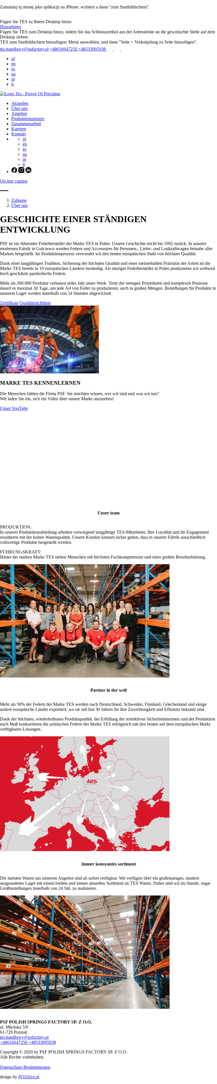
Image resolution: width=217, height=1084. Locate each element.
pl (13, 58)
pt (13, 79)
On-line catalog (13, 181)
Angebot (19, 113)
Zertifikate (9, 302)
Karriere (18, 128)
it (12, 84)
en (13, 63)
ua (13, 74)
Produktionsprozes (27, 118)
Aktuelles (19, 103)
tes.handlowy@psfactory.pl (24, 49)
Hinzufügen (10, 26)
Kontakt (18, 133)
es (13, 68)
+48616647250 (64, 49)
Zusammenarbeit (26, 123)
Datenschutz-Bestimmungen (25, 1067)
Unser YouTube (14, 408)
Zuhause (19, 200)
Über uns (19, 108)
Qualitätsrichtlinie (35, 302)
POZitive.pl (28, 1076)
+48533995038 (92, 49)
